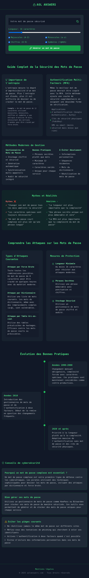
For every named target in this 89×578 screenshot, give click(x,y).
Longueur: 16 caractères (21, 29)
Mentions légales (44, 569)
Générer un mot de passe (46, 48)
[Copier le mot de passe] (77, 21)
